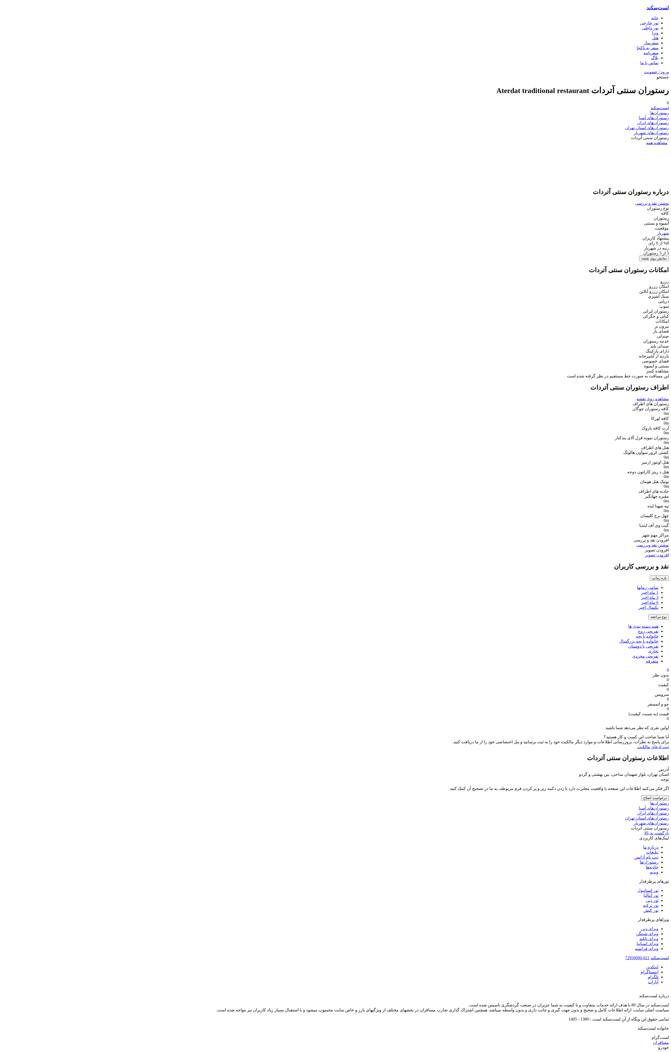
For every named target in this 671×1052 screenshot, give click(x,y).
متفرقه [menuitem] (652, 661)
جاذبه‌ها (652, 867)
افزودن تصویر (657, 555)
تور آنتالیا (650, 895)
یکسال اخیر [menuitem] (648, 607)
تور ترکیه (650, 905)
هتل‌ (655, 38)
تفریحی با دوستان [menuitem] (643, 646)
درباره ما (650, 847)
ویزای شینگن (647, 933)
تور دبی (652, 900)
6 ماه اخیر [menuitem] (649, 602)
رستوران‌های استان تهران (647, 128)
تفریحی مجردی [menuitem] (645, 656)
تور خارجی (649, 23)
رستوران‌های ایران (653, 123)
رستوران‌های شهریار (651, 133)
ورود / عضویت (656, 72)
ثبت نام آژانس (646, 857)
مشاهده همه (657, 142)
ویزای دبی (649, 928)
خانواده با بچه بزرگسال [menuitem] (638, 641)
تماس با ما (649, 63)
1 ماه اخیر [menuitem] (649, 592)
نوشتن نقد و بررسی (652, 203)
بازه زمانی (659, 578)
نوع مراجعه (659, 617)
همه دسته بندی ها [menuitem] (643, 626)
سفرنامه (650, 53)
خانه (654, 18)
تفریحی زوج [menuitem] (648, 631)
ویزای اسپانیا (647, 943)
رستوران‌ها (659, 113)
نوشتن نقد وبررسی (652, 545)
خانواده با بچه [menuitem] (647, 636)
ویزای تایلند (648, 938)
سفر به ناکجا (647, 48)
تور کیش (650, 910)
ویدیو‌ (654, 872)
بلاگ (654, 58)
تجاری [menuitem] (653, 651)
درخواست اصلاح (655, 798)
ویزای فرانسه (646, 948)
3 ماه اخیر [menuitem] (649, 597)
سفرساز (651, 43)
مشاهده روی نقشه (652, 399)
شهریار (663, 233)
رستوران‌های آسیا (654, 118)
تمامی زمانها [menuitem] (647, 587)
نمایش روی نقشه (654, 258)
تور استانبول (647, 890)
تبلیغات (652, 852)
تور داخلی (650, 28)
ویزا (655, 33)
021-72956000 (637, 958)
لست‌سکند (658, 7)
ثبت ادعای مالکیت (653, 747)
